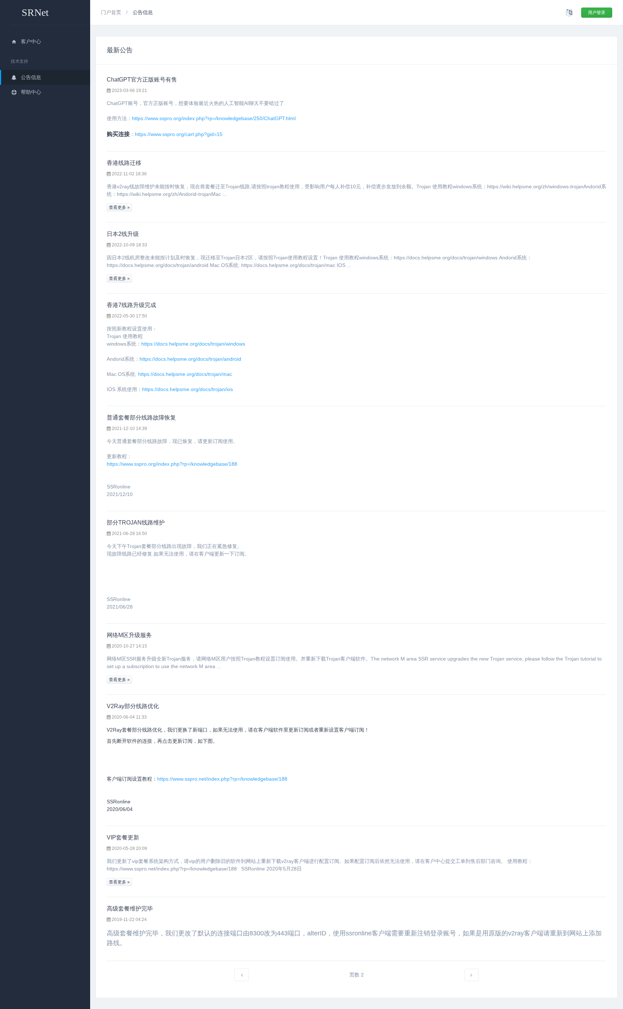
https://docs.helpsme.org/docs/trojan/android (190, 359)
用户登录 (596, 12)
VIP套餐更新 (123, 837)
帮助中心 (31, 92)
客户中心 (31, 41)
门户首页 (112, 12)
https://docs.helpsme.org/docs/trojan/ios (187, 389)
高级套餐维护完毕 (130, 908)
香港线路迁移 (124, 163)
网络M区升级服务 (129, 635)
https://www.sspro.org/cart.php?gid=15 (178, 134)
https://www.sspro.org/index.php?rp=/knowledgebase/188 (172, 464)
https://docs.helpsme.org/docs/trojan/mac (185, 374)
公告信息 (31, 77)
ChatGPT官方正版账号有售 (142, 79)
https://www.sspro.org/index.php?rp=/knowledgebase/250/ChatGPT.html (214, 118)
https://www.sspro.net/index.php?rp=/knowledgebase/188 (222, 779)
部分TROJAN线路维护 (136, 522)
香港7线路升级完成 (131, 305)
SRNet (35, 12)
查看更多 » (119, 207)
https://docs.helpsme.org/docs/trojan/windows (193, 344)
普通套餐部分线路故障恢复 (141, 417)
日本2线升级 (123, 234)
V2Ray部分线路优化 (133, 706)
